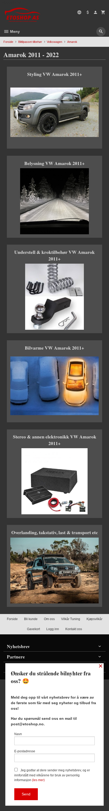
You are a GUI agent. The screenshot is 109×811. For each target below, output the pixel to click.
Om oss (49, 619)
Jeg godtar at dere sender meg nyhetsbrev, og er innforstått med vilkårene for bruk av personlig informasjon (52, 775)
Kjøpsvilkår (94, 619)
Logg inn (52, 629)
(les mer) (38, 780)
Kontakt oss (73, 629)
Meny (14, 31)
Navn (18, 734)
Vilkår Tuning (70, 619)
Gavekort (33, 629)
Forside (8, 41)
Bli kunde (31, 619)
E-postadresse (24, 751)
